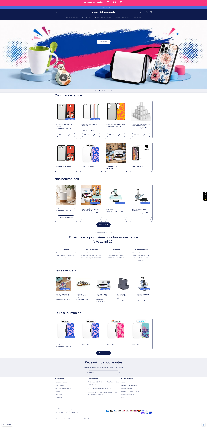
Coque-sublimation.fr (64, 418)
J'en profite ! (103, 41)
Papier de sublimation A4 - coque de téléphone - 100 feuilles (63, 296)
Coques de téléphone (61, 382)
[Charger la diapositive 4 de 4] (107, 90)
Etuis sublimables (88, 166)
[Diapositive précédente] (95, 91)
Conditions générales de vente (130, 391)
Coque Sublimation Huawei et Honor (65, 124)
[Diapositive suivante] (111, 91)
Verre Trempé (136, 166)
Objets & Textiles (59, 385)
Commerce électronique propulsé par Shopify (80, 418)
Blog (122, 397)
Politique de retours (126, 388)
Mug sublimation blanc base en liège (65, 208)
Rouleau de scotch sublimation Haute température (81, 296)
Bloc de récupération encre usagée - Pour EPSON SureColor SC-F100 (122, 296)
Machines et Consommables (63, 388)
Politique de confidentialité (129, 385)
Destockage (58, 397)
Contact (123, 382)
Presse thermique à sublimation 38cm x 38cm (114, 208)
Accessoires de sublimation (111, 167)
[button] (56, 12)
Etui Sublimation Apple (87, 342)
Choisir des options (66, 135)
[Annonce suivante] (152, 7)
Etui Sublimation (60, 342)
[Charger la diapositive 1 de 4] (99, 90)
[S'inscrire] (117, 373)
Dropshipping (58, 394)
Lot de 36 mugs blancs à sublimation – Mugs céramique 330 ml (141, 125)
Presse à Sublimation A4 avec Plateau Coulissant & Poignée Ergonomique (139, 209)
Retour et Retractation (127, 394)
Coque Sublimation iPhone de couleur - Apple (89, 125)
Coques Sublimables (63, 166)
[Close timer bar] (205, 2)
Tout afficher (103, 224)
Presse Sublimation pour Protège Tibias (142, 295)
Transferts (57, 391)
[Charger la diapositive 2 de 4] (102, 90)
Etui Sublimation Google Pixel (114, 342)
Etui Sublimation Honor (138, 342)
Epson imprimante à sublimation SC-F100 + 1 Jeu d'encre (102, 296)
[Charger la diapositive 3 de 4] (105, 90)
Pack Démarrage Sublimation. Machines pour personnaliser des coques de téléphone (90, 209)
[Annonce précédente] (55, 7)
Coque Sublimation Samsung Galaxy (115, 124)
